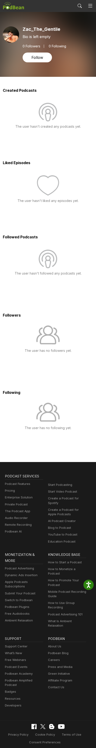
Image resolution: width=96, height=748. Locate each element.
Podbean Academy (19, 673)
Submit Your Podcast (20, 593)
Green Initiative (59, 673)
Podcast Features (17, 484)
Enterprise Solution (19, 497)
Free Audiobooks (17, 613)
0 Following (57, 46)
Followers (31, 46)
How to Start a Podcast (65, 562)
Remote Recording (18, 524)
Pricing (10, 490)
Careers (54, 660)
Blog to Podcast (59, 527)
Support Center (16, 646)
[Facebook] (34, 726)
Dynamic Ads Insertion (21, 575)
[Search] (80, 6)
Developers (13, 705)
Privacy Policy (18, 734)
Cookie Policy (45, 734)
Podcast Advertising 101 (65, 614)
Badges (10, 691)
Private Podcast (16, 504)
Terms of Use (71, 734)
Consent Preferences (45, 742)
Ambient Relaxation (19, 620)
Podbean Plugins (17, 607)
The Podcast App (17, 511)
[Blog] (51, 726)
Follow (37, 57)
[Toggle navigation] (90, 6)
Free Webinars (15, 660)
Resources (13, 698)
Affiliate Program (60, 680)
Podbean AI (13, 531)
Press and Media (60, 667)
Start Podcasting (60, 485)
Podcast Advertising (19, 568)
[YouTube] (61, 726)
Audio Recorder (16, 518)
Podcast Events (16, 667)
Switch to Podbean (19, 600)
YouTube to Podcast (62, 534)
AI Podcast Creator (62, 521)
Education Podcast (61, 541)
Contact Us (56, 687)
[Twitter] (42, 726)
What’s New (13, 653)
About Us (54, 646)
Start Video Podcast (62, 491)
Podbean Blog (58, 653)
